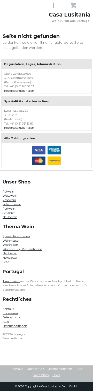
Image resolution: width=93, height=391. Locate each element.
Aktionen (9, 212)
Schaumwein (12, 204)
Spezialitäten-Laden (16, 236)
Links (56, 375)
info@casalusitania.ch (19, 91)
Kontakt (8, 309)
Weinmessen (11, 240)
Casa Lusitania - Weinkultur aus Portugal (15, 11)
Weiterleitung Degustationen (22, 249)
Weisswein (10, 195)
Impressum (10, 313)
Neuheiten (10, 217)
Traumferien (11, 281)
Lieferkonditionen (15, 326)
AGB (6, 322)
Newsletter (10, 257)
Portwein (9, 208)
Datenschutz (11, 317)
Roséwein (9, 200)
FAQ (6, 262)
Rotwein (8, 191)
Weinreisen (10, 245)
